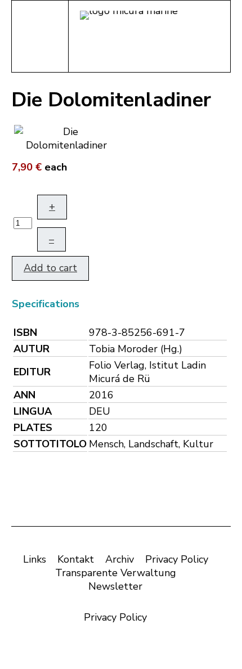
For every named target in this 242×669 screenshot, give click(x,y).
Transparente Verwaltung (115, 573)
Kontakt (75, 559)
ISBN (25, 332)
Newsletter (115, 586)
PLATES (33, 427)
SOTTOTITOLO (50, 444)
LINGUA (33, 411)
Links (34, 559)
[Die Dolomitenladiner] (66, 137)
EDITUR (32, 372)
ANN (24, 395)
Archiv (119, 559)
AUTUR (32, 349)
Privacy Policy (176, 559)
